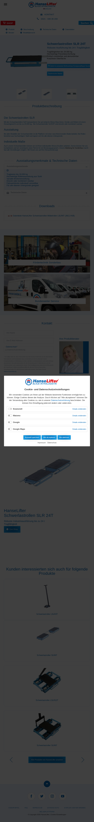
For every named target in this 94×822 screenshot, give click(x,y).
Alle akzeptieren (49, 437)
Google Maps (19, 429)
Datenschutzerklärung (60, 400)
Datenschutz (52, 443)
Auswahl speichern (32, 437)
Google (16, 422)
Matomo (16, 416)
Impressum (42, 443)
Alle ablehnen (64, 437)
